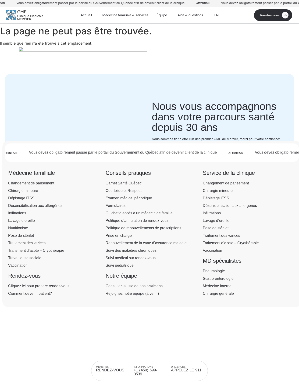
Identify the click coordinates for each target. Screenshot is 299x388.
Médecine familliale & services (125, 15)
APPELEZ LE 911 (186, 370)
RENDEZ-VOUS (110, 370)
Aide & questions (190, 15)
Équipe (162, 15)
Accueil (86, 15)
